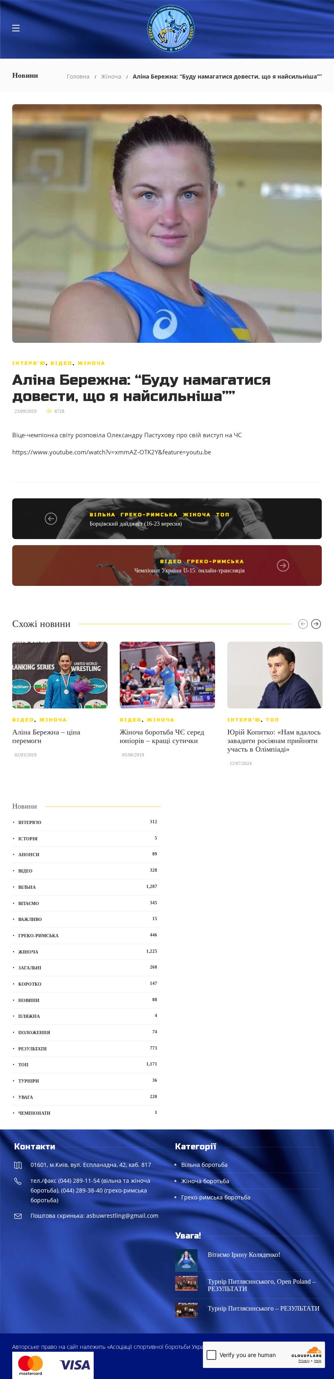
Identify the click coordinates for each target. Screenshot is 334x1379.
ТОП (223, 514)
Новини (87, 1000)
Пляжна (87, 1016)
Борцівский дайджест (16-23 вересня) (136, 524)
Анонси (87, 854)
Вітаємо (87, 903)
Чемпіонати (87, 1113)
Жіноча (111, 76)
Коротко (87, 984)
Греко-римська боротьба (215, 1197)
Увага (87, 1097)
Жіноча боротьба (205, 1181)
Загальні (87, 967)
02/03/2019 (26, 754)
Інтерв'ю (29, 363)
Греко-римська (149, 514)
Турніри (87, 1080)
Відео (62, 363)
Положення (87, 1032)
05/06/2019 (133, 754)
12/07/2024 (241, 763)
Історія (87, 838)
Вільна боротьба (204, 1165)
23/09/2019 (26, 411)
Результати (87, 1048)
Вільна (103, 514)
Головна (78, 76)
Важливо (87, 919)
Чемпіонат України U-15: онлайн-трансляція (189, 571)
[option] (60, 703)
